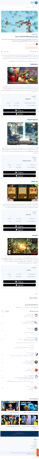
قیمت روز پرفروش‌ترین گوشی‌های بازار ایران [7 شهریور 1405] (30, 427)
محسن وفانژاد (33, 43)
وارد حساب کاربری (23, 307)
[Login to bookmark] (1, 51)
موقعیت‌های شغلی (33, 445)
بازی (36, 293)
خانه (37, 7)
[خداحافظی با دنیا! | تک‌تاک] (10, 406)
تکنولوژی (33, 7)
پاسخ (32, 317)
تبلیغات (35, 441)
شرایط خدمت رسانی (33, 448)
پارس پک (16, 452)
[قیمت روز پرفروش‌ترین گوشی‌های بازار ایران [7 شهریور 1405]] (29, 420)
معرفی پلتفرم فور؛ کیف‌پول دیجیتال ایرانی (31, 412)
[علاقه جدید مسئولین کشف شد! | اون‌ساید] (10, 420)
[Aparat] (15, 434)
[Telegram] (21, 434)
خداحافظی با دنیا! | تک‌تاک (14, 412)
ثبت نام (29, 307)
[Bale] (13, 434)
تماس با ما (34, 442)
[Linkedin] (23, 434)
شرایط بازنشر (34, 446)
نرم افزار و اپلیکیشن (27, 7)
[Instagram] (25, 434)
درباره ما (35, 444)
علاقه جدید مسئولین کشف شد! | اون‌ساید (12, 426)
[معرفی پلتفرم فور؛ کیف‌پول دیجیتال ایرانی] (29, 406)
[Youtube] (17, 434)
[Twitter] (19, 434)
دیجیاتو (33, 61)
